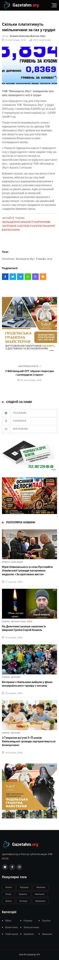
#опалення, (8, 259)
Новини (28, 920)
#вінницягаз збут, (25, 259)
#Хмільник (39, 894)
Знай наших (17, 562)
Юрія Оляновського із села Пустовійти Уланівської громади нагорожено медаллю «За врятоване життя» (27, 571)
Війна (29, 621)
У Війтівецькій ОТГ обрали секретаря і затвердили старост (29, 373)
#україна (23, 894)
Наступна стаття (28, 366)
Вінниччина (11, 927)
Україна (46, 920)
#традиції (24, 887)
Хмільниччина (31, 927)
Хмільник (15, 677)
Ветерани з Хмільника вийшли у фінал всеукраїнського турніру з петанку (27, 684)
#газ (49, 259)
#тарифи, (41, 259)
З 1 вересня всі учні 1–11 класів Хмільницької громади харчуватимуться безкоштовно (28, 741)
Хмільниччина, (18, 621)
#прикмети (40, 901)
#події (8, 894)
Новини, (6, 562)
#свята (8, 887)
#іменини (40, 887)
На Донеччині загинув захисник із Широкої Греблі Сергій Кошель (24, 628)
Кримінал (29, 934)
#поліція (23, 901)
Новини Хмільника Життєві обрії (28, 36)
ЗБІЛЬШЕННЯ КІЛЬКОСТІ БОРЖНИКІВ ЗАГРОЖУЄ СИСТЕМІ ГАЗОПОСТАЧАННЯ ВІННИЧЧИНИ (28, 226)
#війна (8, 901)
